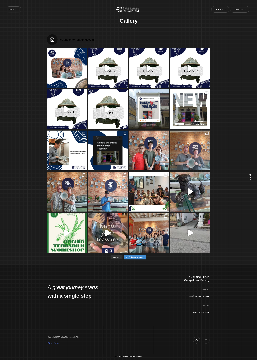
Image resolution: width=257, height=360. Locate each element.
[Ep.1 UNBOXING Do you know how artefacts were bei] (67, 109)
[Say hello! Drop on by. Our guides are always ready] (67, 192)
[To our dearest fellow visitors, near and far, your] (67, 68)
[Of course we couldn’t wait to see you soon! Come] (190, 233)
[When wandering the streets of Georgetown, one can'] (149, 233)
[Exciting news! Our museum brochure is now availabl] (149, 109)
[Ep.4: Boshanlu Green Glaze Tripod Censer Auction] (108, 68)
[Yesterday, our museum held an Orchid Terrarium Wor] (149, 192)
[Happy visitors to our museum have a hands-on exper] (190, 150)
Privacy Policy (53, 343)
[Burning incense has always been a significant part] (190, 192)
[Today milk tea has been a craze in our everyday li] (108, 233)
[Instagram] (206, 340)
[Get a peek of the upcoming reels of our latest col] (108, 109)
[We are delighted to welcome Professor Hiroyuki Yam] (67, 150)
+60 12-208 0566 (201, 312)
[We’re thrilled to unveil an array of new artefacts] (190, 109)
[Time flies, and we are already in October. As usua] (108, 192)
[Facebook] (196, 340)
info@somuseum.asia (199, 296)
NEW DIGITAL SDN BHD (134, 356)
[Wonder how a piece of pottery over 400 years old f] (149, 150)
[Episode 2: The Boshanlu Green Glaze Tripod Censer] (190, 68)
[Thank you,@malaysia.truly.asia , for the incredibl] (108, 150)
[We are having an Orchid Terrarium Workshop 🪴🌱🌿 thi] (67, 233)
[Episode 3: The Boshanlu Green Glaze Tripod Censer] (149, 68)
